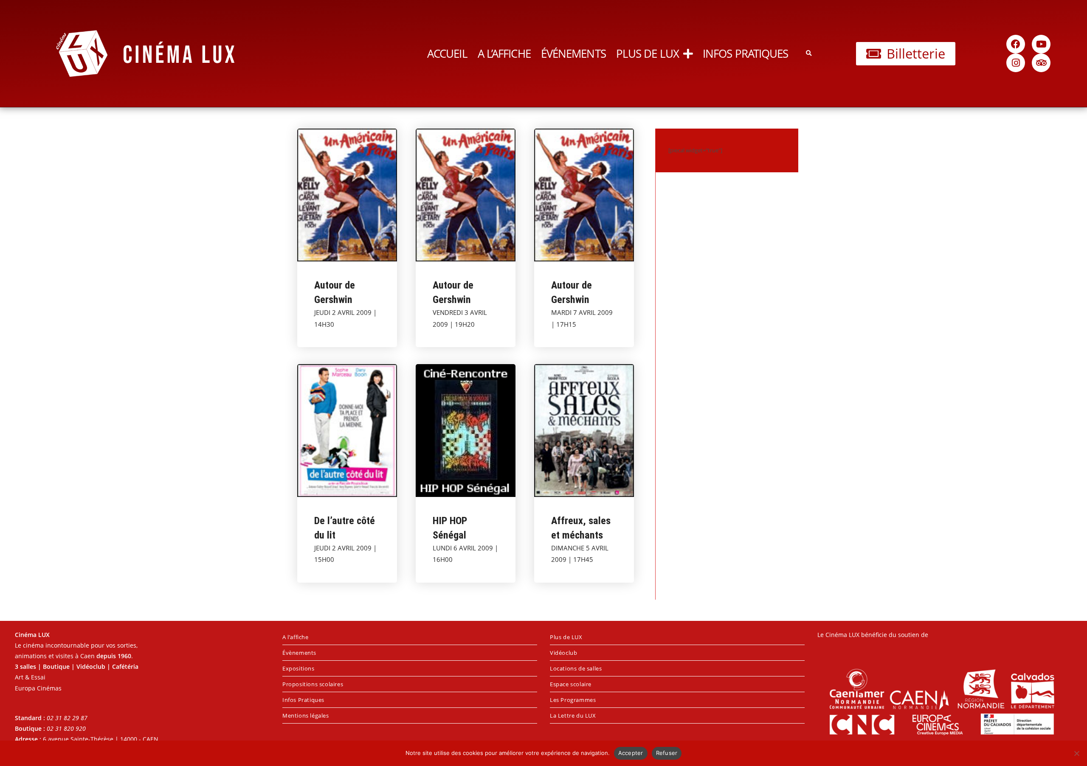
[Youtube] (1041, 44)
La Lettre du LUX (573, 715)
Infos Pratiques (745, 53)
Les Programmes (573, 700)
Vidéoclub (563, 653)
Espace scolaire (570, 684)
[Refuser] (1076, 753)
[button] (809, 54)
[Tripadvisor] (1041, 62)
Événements (573, 53)
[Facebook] (1015, 44)
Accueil (447, 53)
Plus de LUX (647, 53)
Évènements (299, 653)
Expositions (298, 668)
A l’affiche (504, 53)
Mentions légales (305, 715)
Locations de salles (576, 668)
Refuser (667, 752)
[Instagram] (1015, 62)
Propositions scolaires (312, 684)
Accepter (630, 752)
